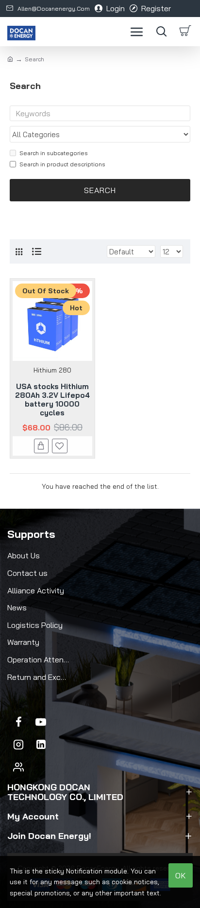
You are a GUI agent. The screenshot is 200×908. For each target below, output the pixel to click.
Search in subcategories (53, 153)
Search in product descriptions (62, 164)
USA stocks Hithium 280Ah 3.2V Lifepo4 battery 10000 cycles (52, 399)
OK (180, 875)
